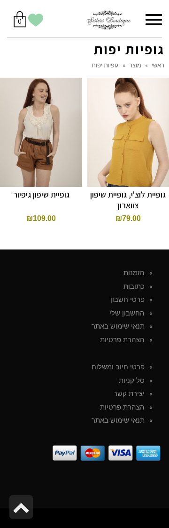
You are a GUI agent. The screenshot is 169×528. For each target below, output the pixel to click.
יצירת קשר (129, 393)
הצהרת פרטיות (122, 340)
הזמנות (134, 273)
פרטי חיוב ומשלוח (118, 367)
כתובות (134, 286)
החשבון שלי (127, 313)
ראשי (158, 65)
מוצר (135, 65)
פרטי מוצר (41, 121)
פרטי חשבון (127, 299)
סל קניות (132, 380)
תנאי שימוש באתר (118, 326)
